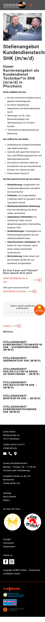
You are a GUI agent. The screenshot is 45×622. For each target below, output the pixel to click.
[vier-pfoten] (32, 514)
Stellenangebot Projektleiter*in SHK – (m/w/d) (20, 385)
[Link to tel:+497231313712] (10, 453)
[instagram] (11, 561)
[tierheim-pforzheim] (12, 514)
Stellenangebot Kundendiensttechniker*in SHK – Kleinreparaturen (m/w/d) (22, 346)
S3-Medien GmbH (11, 573)
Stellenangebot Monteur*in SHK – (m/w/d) (21, 397)
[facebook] (5, 561)
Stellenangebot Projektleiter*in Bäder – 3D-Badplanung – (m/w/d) (21, 372)
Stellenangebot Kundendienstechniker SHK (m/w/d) (20, 409)
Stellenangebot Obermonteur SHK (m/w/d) (22, 359)
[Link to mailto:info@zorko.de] (4, 453)
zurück (7, 326)
